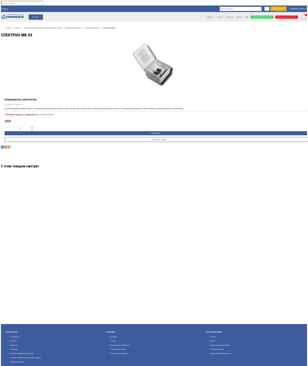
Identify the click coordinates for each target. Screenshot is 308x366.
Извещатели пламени (92, 28)
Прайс (213, 341)
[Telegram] (9, 147)
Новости (14, 341)
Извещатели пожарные (73, 28)
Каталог (35, 17)
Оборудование (214, 332)
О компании (15, 337)
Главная (9, 28)
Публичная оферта (17, 362)
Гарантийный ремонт (118, 349)
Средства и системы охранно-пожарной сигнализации (43, 28)
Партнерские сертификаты (120, 345)
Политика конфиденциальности (22, 353)
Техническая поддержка (119, 353)
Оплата (113, 341)
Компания (12, 332)
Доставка (114, 337)
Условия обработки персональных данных (26, 358)
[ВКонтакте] (2, 147)
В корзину (155, 133)
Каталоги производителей (220, 345)
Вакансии (14, 345)
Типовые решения (217, 349)
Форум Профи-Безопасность (221, 353)
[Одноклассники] (5, 147)
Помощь (110, 332)
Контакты (4, 9)
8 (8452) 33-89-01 (298, 8)
